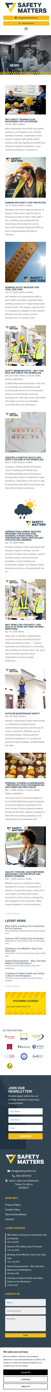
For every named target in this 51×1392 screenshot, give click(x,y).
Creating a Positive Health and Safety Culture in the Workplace (24, 458)
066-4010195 (27, 23)
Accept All (25, 1372)
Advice (21, 124)
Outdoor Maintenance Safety (22, 713)
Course (30, 375)
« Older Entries (12, 913)
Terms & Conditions (16, 1214)
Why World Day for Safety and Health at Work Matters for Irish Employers (24, 626)
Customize (25, 1379)
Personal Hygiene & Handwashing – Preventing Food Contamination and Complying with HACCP (24, 785)
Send (25, 1335)
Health (29, 205)
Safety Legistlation (14, 379)
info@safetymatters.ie (27, 18)
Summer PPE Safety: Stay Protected (25, 202)
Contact (9, 1219)
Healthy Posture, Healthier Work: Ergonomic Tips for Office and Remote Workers (24, 874)
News (37, 375)
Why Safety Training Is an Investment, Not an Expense (21, 120)
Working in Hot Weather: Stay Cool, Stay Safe (22, 288)
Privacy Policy (13, 1204)
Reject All (25, 1386)
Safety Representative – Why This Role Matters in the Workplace (24, 371)
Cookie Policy (12, 1209)
